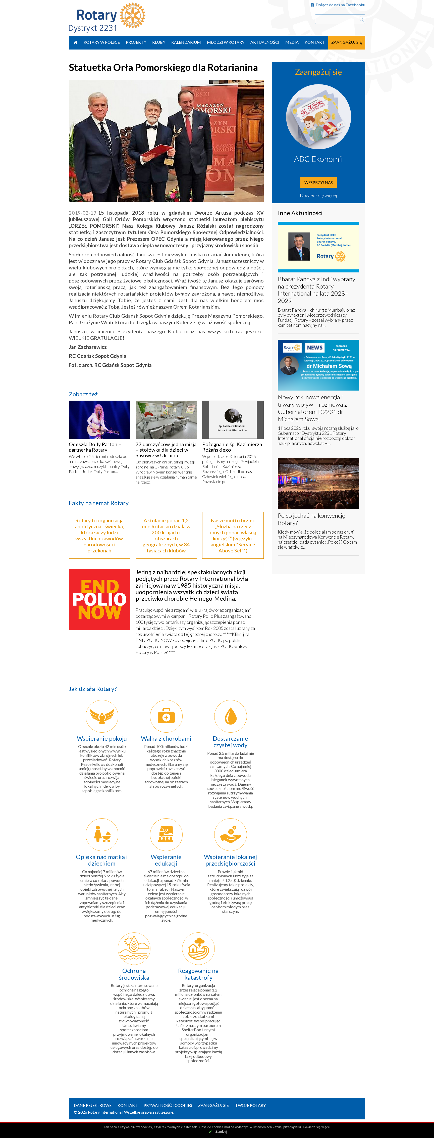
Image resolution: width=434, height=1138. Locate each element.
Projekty (136, 42)
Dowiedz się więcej (318, 195)
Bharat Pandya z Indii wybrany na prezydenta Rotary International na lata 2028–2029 (316, 289)
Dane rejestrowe (93, 1105)
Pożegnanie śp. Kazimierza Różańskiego (232, 447)
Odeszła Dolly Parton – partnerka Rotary (95, 447)
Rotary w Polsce (102, 42)
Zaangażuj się (346, 42)
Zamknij (221, 1131)
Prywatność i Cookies (168, 1105)
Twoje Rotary (250, 1105)
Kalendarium (186, 42)
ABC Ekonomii (318, 159)
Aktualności (264, 42)
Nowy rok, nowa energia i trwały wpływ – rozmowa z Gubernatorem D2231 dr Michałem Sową (312, 407)
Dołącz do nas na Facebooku (340, 4)
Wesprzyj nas (318, 182)
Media (292, 42)
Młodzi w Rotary (225, 42)
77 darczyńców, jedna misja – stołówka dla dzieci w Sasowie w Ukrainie (166, 449)
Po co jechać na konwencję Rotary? (311, 519)
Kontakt (315, 42)
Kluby (158, 42)
